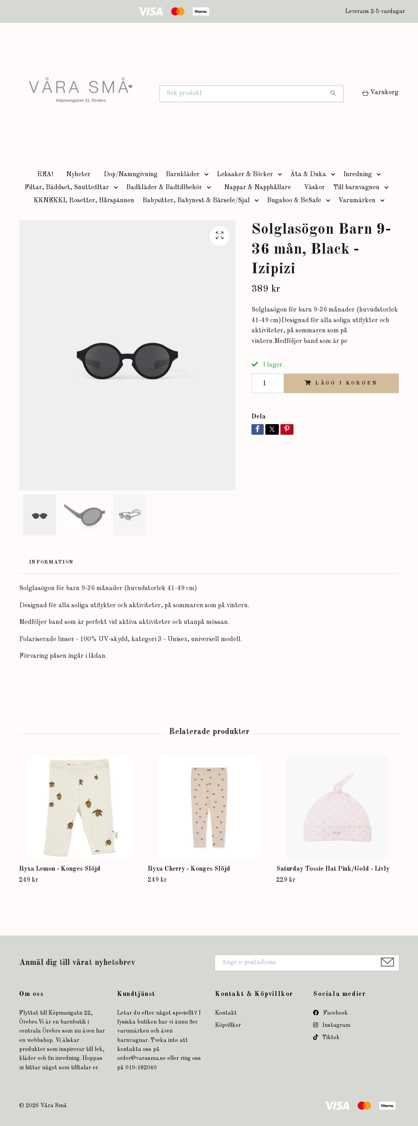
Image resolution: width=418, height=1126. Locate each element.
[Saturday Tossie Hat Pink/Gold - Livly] (337, 807)
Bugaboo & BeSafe (294, 200)
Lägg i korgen (346, 383)
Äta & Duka (308, 174)
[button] (208, 174)
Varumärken (357, 200)
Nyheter (78, 174)
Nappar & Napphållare (257, 187)
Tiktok (330, 1037)
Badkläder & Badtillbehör (164, 187)
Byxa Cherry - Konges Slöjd (189, 869)
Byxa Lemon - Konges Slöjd (59, 869)
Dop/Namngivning (131, 174)
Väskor (314, 187)
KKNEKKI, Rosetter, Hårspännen (83, 200)
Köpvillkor (228, 1025)
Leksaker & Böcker (245, 174)
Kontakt (226, 1013)
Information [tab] (51, 562)
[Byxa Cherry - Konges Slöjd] (209, 807)
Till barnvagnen (356, 187)
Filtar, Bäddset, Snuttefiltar (66, 187)
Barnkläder (183, 174)
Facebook (335, 1013)
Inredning (357, 174)
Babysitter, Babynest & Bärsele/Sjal (196, 200)
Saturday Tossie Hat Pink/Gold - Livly (332, 869)
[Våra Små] (114, 93)
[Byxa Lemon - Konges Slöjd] (80, 807)
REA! (45, 174)
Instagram (335, 1025)
